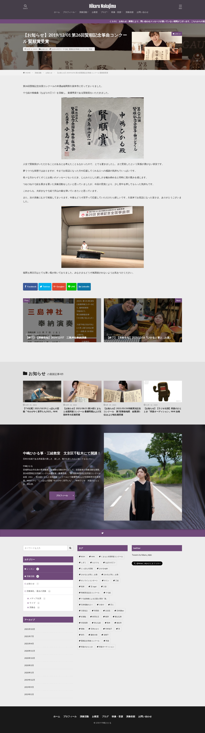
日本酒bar (120, 611)
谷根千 (106, 635)
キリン (106, 580)
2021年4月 (29, 643)
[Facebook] (30, 286)
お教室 (95, 12)
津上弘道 (97, 623)
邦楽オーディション (106, 647)
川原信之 (84, 611)
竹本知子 (108, 629)
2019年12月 (29, 680)
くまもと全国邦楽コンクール (112, 556)
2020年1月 (29, 672)
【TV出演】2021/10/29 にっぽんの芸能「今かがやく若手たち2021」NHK (41, 410)
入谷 (105, 586)
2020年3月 (29, 665)
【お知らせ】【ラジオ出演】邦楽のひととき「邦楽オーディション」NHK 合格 (162, 410)
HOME (28, 72)
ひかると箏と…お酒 (111, 574)
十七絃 (65, 49)
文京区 (107, 611)
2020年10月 (29, 658)
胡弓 (82, 635)
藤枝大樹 (94, 635)
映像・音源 (116, 12)
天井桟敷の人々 (87, 605)
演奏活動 (83, 12)
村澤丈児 (95, 617)
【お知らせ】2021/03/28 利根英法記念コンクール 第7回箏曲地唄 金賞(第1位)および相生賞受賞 (122, 411)
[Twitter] (44, 286)
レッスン (32, 569)
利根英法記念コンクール (90, 593)
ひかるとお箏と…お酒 (89, 574)
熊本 (108, 623)
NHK (93, 556)
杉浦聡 (83, 617)
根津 (107, 617)
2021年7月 (29, 636)
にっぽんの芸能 (87, 568)
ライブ (34, 603)
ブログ (104, 12)
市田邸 (96, 611)
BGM (83, 556)
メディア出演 (37, 598)
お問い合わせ (142, 12)
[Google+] (59, 286)
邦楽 (90, 49)
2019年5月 (29, 694)
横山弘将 (118, 617)
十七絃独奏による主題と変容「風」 (94, 599)
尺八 (112, 605)
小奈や (101, 605)
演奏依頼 (129, 12)
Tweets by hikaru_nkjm (142, 555)
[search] (70, 548)
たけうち (95, 562)
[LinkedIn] (84, 286)
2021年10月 (29, 629)
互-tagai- (94, 586)
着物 (82, 629)
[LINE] (72, 286)
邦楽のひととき (87, 647)
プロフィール (69, 12)
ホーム (57, 12)
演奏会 (34, 607)
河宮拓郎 (84, 623)
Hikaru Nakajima (102, 6)
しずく (83, 562)
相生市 (119, 623)
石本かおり (95, 629)
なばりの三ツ (56, 49)
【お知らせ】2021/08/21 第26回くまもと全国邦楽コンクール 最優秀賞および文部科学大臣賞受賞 (82, 411)
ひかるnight (103, 568)
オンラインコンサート (89, 580)
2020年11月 (29, 651)
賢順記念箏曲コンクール (78, 49)
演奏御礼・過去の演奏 (38, 591)
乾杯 (82, 586)
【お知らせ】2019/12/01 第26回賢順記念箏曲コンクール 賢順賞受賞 (82, 73)
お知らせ (44, 49)
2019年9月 (29, 687)
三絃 (117, 580)
